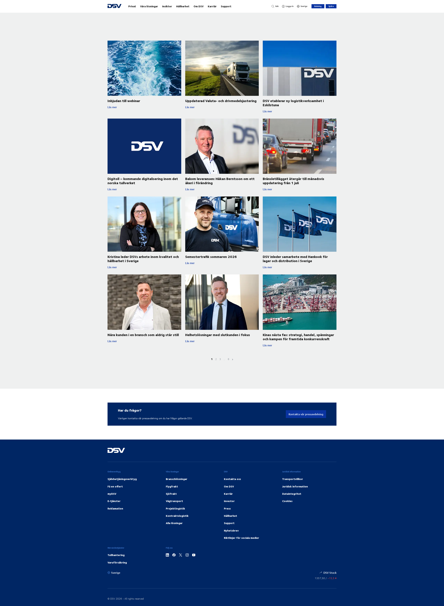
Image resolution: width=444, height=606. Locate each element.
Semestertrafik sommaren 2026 (211, 256)
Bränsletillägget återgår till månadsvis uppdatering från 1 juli (293, 180)
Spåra (331, 6)
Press (227, 508)
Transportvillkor (292, 479)
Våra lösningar (149, 6)
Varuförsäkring (117, 562)
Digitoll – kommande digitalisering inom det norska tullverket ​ (143, 180)
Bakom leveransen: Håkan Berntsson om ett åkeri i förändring (220, 180)
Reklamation (115, 508)
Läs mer (120, 107)
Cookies (287, 501)
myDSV (112, 494)
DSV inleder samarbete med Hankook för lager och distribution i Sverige (295, 258)
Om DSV (199, 6)
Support (226, 6)
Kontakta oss (232, 479)
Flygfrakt (172, 486)
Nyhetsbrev (231, 530)
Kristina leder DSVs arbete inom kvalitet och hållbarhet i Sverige (143, 258)
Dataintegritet (291, 494)
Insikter (167, 6)
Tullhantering (116, 555)
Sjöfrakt (171, 494)
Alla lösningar (174, 523)
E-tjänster (114, 501)
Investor (229, 501)
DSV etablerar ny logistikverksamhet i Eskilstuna (293, 102)
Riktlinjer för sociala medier (241, 538)
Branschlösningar (176, 479)
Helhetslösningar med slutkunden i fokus (217, 334)
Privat (132, 6)
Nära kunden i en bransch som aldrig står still (143, 334)
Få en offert (115, 486)
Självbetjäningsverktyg (122, 479)
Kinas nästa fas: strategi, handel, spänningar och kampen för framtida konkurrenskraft (298, 336)
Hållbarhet (182, 6)
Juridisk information (295, 486)
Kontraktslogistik (177, 516)
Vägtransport (174, 501)
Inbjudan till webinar (124, 100)
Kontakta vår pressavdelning (306, 414)
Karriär (212, 6)
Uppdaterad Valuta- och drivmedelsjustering (221, 100)
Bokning (318, 6)
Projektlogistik (175, 508)
